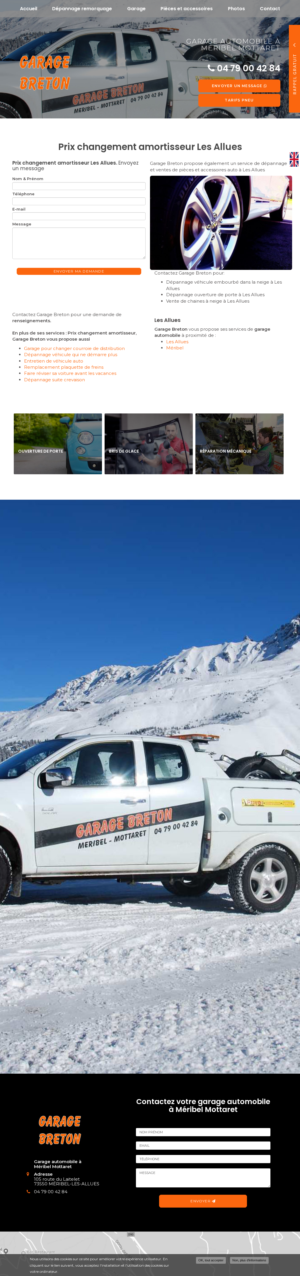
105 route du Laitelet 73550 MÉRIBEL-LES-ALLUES (66, 1181)
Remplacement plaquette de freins (63, 367)
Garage (136, 8)
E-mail (18, 209)
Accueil (28, 8)
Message (21, 224)
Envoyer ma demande (79, 271)
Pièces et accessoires (187, 8)
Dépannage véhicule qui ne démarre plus (70, 354)
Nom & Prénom (27, 178)
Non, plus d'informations (249, 1260)
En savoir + (58, 443)
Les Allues (177, 341)
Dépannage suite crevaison (54, 379)
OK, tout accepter (211, 1260)
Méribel (174, 348)
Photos (236, 8)
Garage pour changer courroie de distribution (74, 348)
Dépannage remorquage (82, 8)
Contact (270, 8)
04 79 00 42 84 (50, 1191)
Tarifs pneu (239, 100)
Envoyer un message (238, 86)
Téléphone (23, 194)
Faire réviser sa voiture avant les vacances (70, 373)
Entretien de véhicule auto (53, 361)
